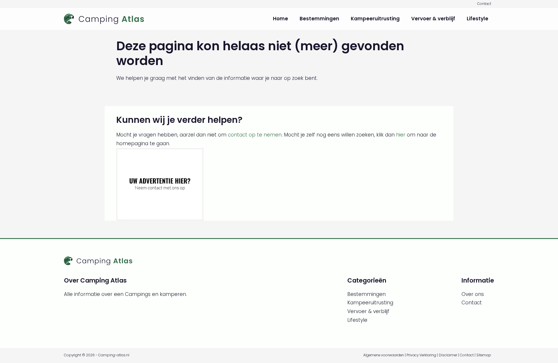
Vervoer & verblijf (433, 18)
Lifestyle (477, 18)
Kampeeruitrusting (375, 18)
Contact (484, 3)
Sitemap (483, 355)
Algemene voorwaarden (383, 355)
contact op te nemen (255, 134)
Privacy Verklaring (421, 355)
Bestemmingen (319, 18)
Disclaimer (448, 355)
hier (400, 134)
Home (280, 18)
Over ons (473, 294)
